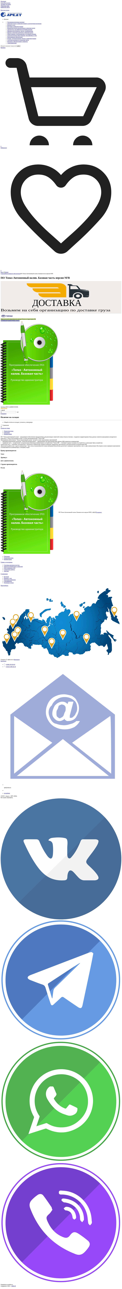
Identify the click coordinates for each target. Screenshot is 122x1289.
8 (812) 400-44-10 (11, 666)
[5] (6, 408)
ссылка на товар (5, 428)
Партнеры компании (10, 579)
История (6, 576)
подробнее (7, 793)
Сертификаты (8, 581)
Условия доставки (6, 4)
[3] (4, 408)
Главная (3, 273)
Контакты (3, 661)
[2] (2, 408)
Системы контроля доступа (11, 565)
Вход (2, 272)
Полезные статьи (9, 582)
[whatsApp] (61, 1161)
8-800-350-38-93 (10, 664)
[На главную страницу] (11, 16)
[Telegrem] (61, 1040)
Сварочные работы (9, 569)
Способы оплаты (5, 3)
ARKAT (13, 1286)
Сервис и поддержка (6, 562)
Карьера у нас (8, 578)
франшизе (17, 659)
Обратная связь (5, 6)
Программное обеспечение (12, 273)
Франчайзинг (4, 585)
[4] (5, 408)
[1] (1, 408)
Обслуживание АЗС (9, 568)
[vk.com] (61, 919)
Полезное (3, 1)
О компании (4, 574)
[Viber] (61, 1283)
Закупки (6, 571)
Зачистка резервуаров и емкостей (13, 566)
